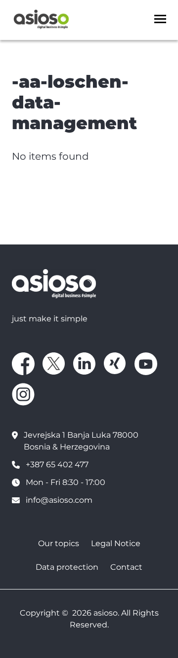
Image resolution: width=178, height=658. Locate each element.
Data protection (67, 567)
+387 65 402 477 (57, 464)
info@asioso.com (59, 500)
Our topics (58, 543)
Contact (126, 567)
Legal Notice (115, 543)
